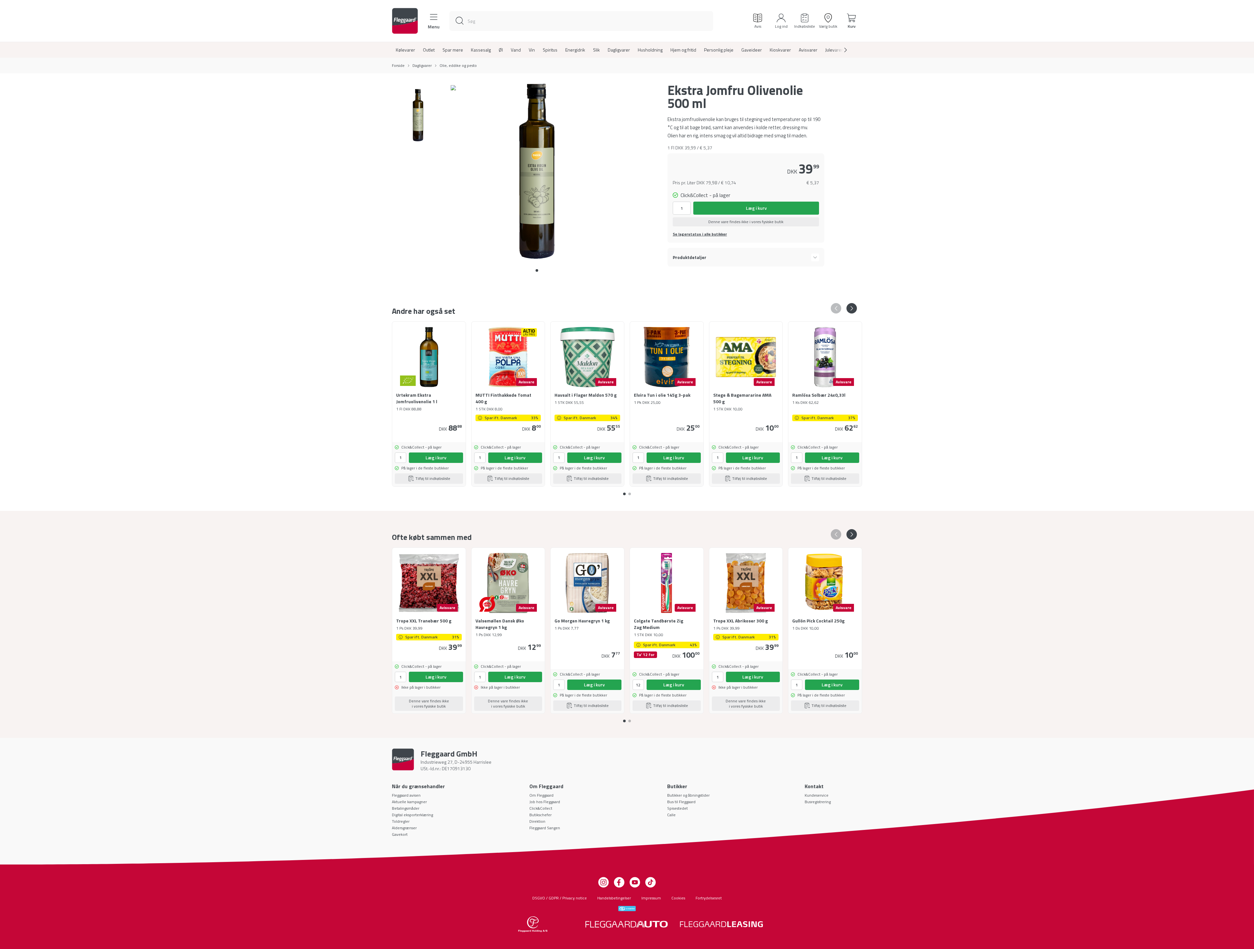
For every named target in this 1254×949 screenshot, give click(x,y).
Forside (398, 65)
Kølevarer (405, 50)
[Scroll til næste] (840, 50)
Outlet (429, 50)
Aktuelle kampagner (409, 802)
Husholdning (650, 50)
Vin (532, 50)
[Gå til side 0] (536, 270)
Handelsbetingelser (614, 898)
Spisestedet (677, 808)
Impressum (651, 898)
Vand (516, 50)
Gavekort (400, 834)
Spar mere (452, 50)
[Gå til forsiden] (405, 21)
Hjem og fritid (683, 50)
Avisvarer (808, 50)
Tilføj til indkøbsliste (432, 478)
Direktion (537, 821)
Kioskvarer (780, 50)
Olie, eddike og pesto (458, 65)
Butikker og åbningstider (688, 795)
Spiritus (550, 50)
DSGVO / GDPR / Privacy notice (559, 898)
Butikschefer (540, 815)
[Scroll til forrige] (836, 308)
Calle (671, 815)
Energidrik (575, 50)
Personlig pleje (718, 50)
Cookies (678, 898)
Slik (596, 50)
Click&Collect (540, 808)
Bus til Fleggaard (681, 802)
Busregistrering (818, 802)
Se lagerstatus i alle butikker (700, 234)
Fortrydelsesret (709, 898)
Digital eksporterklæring (412, 815)
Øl (501, 50)
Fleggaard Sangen (544, 828)
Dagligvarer (619, 50)
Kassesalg (481, 50)
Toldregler (401, 821)
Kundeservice (816, 795)
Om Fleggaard (541, 795)
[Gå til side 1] (629, 491)
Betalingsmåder (405, 808)
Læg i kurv (756, 208)
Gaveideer (751, 50)
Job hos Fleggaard (544, 802)
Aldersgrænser (404, 828)
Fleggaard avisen (406, 795)
